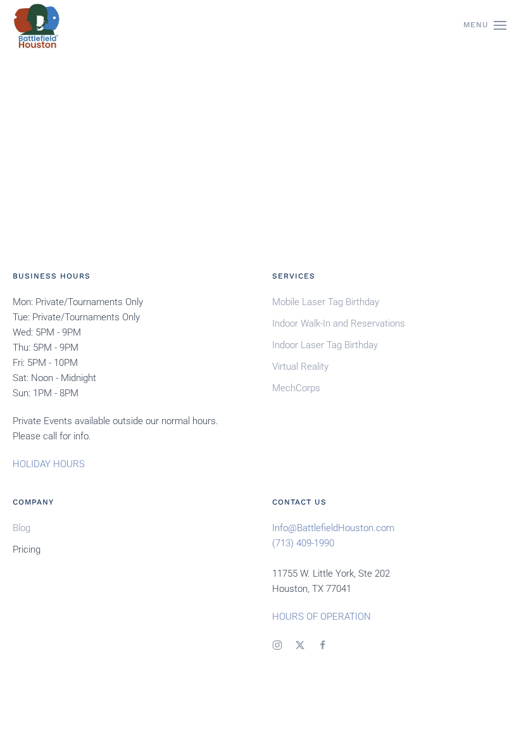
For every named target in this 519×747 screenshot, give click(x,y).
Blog (21, 528)
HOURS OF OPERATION (321, 616)
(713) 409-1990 (303, 543)
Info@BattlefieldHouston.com (333, 528)
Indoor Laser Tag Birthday (325, 345)
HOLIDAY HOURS (49, 464)
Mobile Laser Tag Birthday (325, 302)
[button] (484, 25)
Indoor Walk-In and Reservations (338, 323)
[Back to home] (36, 25)
